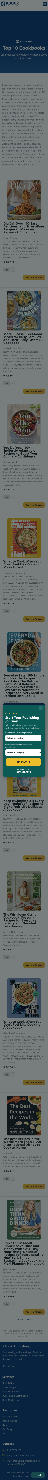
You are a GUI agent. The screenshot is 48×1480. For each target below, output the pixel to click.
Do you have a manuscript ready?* (19, 733)
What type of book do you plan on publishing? (18, 745)
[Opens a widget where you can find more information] (38, 1475)
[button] (41, 708)
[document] (24, 740)
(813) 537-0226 (23, 772)
